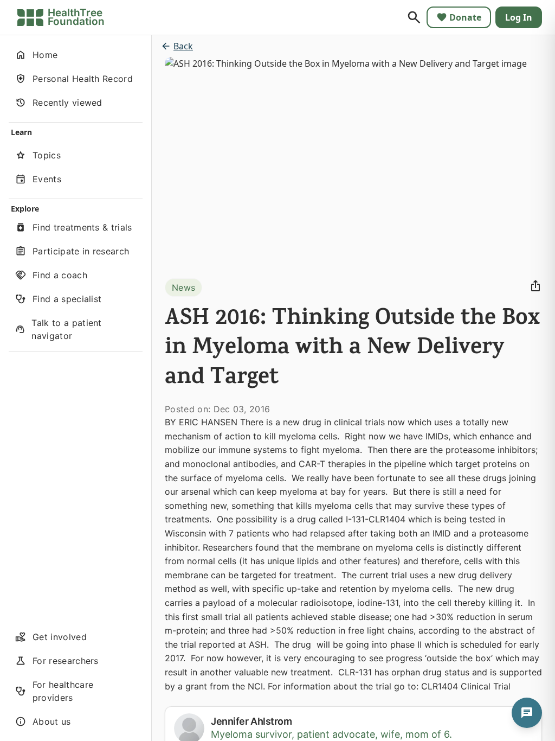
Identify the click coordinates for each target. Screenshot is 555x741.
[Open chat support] (527, 713)
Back (183, 46)
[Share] (535, 285)
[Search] (414, 17)
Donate (465, 17)
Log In (518, 17)
